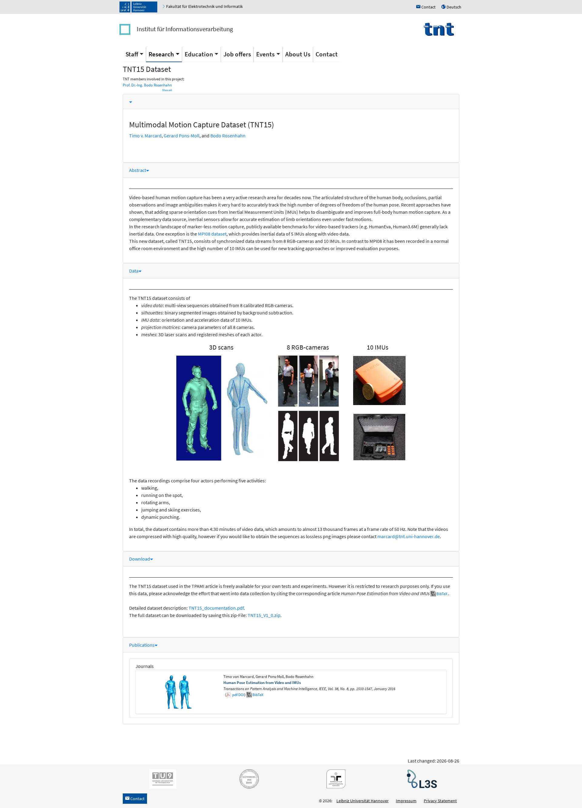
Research (161, 54)
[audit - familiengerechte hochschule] (334, 778)
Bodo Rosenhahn (228, 135)
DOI (241, 694)
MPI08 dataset (212, 234)
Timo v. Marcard (145, 135)
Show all (167, 90)
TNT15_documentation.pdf (216, 608)
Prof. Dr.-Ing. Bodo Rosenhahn (147, 85)
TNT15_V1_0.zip (264, 615)
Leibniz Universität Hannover (362, 800)
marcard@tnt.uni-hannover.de (408, 536)
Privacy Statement (440, 800)
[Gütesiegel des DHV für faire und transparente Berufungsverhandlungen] (248, 778)
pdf (235, 694)
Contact (327, 54)
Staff (131, 54)
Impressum (406, 800)
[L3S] (421, 778)
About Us (297, 54)
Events (265, 54)
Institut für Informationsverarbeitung (185, 29)
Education (199, 54)
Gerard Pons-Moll (181, 135)
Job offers (237, 54)
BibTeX (441, 593)
